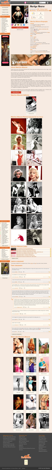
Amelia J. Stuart (4, 231)
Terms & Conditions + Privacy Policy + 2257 (11, 468)
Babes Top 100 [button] (5, 245)
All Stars (14, 436)
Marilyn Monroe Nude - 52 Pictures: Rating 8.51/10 (24, 254)
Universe (13, 447)
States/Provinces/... (31, 448)
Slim (34, 41)
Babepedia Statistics (43, 451)
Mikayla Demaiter (5, 240)
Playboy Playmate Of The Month (40, 51)
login (35, 263)
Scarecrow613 (17, 313)
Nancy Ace (3, 251)
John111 (16, 331)
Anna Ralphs (4, 235)
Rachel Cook (4, 233)
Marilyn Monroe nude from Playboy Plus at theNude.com (26, 249)
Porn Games (4, 25)
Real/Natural (35, 45)
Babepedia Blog (42, 436)
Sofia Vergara (4, 239)
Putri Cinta (3, 253)
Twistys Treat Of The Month (9, 439)
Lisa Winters (18, 411)
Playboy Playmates (7, 436)
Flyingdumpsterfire (19, 307)
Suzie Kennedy (18, 373)
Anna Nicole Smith (18, 354)
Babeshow (21, 447)
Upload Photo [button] (5, 9)
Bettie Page (18, 392)
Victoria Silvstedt (43, 411)
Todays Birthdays (23, 439)
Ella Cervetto (4, 237)
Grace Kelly (31, 411)
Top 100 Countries (23, 448)
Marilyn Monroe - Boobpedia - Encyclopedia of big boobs (26, 250)
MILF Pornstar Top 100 (24, 441)
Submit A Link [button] (5, 12)
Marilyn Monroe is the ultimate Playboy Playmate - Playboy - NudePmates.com (29, 251)
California (40, 28)
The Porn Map (4, 27)
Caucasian (35, 31)
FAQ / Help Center (42, 438)
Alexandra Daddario (5, 224)
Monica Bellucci (4, 226)
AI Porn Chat (4, 19)
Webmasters (41, 445)
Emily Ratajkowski (5, 230)
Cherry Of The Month (7, 441)
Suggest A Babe (42, 444)
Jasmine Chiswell (31, 392)
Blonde (35, 36)
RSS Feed (41, 448)
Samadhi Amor (4, 254)
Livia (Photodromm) (5, 256)
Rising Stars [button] (5, 278)
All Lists (21, 449)
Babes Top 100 (22, 436)
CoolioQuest (16, 296)
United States (44, 28)
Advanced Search (42, 449)
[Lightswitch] (26, 462)
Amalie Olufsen (43, 354)
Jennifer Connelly (5, 232)
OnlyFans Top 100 (23, 444)
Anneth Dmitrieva (5, 250)
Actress (36, 32)
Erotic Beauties (4, 29)
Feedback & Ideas (42, 439)
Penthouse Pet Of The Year (8, 444)
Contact (23, 468)
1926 (40, 25)
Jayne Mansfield (31, 354)
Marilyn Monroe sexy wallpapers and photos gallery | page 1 (26, 253)
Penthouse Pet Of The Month (9, 438)
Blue (34, 38)
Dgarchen (16, 319)
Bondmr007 (16, 288)
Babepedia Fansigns (43, 441)
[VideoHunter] (5, 50)
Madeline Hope (4, 235)
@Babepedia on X (42, 447)
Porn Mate (3, 30)
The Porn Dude (4, 31)
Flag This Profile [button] (5, 14)
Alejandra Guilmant (5, 238)
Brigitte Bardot (31, 373)
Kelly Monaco (4, 242)
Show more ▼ (16, 92)
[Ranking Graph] (35, 17)
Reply (20, 296)
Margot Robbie (4, 236)
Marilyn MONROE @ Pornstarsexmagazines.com (24, 248)
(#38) (47, 28)
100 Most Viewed (22, 438)
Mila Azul (3, 234)
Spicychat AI (4, 26)
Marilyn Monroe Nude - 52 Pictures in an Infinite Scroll (25, 255)
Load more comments (16, 334)
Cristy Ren (3, 229)
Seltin (3, 243)
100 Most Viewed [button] (5, 259)
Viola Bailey (4, 255)
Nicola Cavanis (4, 222)
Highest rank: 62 (33, 18)
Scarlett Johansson (5, 242)
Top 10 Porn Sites (5, 21)
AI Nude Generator (5, 20)
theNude (3, 32)
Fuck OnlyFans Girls (5, 24)
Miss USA (5, 447)
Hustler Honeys (6, 442)
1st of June (37, 25)
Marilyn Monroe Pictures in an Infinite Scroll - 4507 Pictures (26, 256)
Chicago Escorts (4, 23)
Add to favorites (20, 27)
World (9, 447)
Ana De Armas (4, 223)
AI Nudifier (3, 22)
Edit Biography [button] (5, 7)
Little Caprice (4, 252)
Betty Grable (44, 392)
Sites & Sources (42, 442)
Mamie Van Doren (44, 373)
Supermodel (38, 33)
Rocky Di (3, 252)
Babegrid (21, 445)
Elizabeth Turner (4, 228)
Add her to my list (20, 29)
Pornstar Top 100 (22, 442)
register (31, 263)
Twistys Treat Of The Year (8, 445)
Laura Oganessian (5, 227)
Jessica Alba (4, 241)
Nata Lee (3, 228)
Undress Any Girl (4, 18)
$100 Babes (4, 28)
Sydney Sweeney (4, 225)
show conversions (39, 43)
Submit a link (15, 258)
